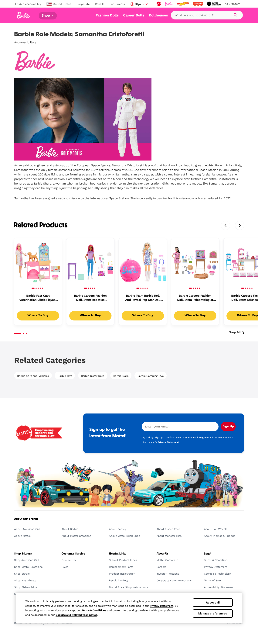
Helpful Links (117, 553)
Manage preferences (212, 613)
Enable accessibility (28, 3)
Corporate (83, 3)
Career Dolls (133, 15)
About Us (162, 553)
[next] (239, 225)
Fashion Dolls (107, 15)
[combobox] (207, 15)
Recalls (99, 3)
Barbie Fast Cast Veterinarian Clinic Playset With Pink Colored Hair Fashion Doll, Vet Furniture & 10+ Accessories (38, 298)
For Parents (117, 3)
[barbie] (169, 4)
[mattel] (159, 4)
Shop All (235, 332)
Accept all (213, 602)
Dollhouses (158, 15)
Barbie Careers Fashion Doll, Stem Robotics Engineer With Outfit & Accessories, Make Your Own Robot (90, 298)
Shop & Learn (23, 553)
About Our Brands (26, 519)
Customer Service (73, 553)
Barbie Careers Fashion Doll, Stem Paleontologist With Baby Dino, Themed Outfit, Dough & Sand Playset (195, 298)
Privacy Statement (161, 605)
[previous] (225, 225)
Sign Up (228, 426)
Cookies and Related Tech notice (76, 614)
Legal (207, 553)
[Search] (234, 14)
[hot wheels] (183, 4)
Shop (46, 15)
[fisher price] (198, 4)
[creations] (214, 4)
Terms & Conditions (94, 610)
